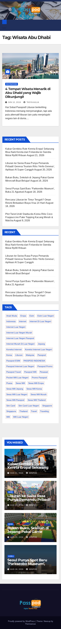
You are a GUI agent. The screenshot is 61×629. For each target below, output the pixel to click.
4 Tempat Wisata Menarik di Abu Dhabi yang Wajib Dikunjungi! (27, 93)
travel (34, 411)
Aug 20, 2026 (16, 505)
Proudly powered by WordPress (22, 621)
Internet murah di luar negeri (20, 344)
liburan (19, 355)
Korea (11, 556)
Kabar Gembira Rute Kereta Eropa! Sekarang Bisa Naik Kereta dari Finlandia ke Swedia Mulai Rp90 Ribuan (29, 152)
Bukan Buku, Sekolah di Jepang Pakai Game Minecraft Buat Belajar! (28, 531)
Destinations (11, 84)
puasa (9, 383)
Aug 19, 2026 (16, 537)
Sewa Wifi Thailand (37, 400)
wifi (8, 417)
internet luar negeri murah (19, 332)
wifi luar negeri (20, 417)
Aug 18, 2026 (16, 569)
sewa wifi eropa (36, 383)
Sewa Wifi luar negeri (16, 394)
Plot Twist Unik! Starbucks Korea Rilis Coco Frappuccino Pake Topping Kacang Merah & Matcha (29, 217)
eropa (23, 316)
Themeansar (30, 624)
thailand (23, 411)
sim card (10, 405)
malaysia (30, 355)
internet (22, 321)
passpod (42, 355)
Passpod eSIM (13, 361)
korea (9, 355)
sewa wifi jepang (14, 389)
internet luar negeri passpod (20, 338)
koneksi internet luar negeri (38, 349)
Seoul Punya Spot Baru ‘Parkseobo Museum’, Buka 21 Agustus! (27, 564)
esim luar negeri (45, 316)
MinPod (33, 473)
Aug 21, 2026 (16, 473)
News (10, 460)
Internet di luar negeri (40, 321)
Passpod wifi (30, 372)
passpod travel (13, 372)
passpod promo (44, 366)
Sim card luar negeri (29, 405)
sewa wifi (20, 383)
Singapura (11, 411)
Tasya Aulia (32, 102)
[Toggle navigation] (4, 27)
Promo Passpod (39, 377)
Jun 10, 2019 (14, 102)
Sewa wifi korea (34, 389)
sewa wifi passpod (15, 400)
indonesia (11, 321)
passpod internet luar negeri (20, 366)
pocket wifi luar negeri (17, 377)
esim (31, 316)
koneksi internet (14, 349)
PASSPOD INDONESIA (34, 361)
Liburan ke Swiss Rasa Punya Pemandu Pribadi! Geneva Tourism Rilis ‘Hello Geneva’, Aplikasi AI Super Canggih (30, 166)
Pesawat (44, 372)
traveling (44, 411)
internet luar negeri (15, 327)
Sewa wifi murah (38, 394)
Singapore (47, 405)
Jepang (41, 344)
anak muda (11, 316)
